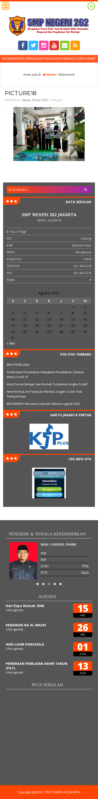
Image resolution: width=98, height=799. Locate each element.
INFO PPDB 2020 (18, 365)
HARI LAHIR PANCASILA (25, 644)
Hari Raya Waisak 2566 (25, 605)
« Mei (11, 343)
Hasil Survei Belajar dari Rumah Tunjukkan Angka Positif (47, 384)
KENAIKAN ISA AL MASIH (26, 625)
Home (51, 74)
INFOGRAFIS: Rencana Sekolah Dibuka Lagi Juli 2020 (43, 404)
